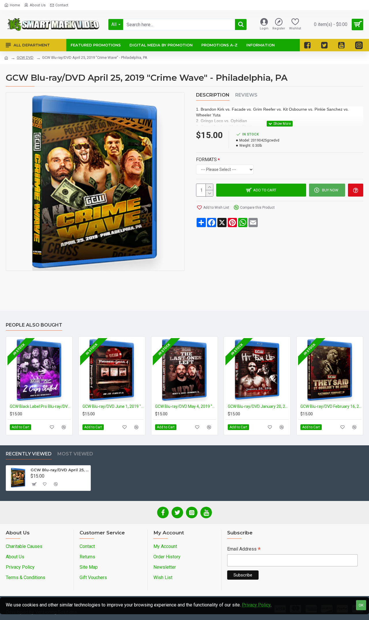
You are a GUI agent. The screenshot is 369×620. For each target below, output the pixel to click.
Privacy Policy (256, 605)
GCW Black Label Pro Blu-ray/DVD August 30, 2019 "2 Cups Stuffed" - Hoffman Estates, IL (40, 406)
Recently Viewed (29, 454)
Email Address (244, 549)
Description (212, 95)
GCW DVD (25, 57)
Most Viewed (75, 454)
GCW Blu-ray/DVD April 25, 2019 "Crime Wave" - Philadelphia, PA (60, 470)
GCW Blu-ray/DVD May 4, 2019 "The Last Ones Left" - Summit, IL (185, 406)
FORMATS (206, 159)
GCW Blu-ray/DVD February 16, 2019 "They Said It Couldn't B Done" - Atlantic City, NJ (331, 406)
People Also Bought (34, 325)
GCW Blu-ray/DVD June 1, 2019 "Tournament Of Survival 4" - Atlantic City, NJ (113, 406)
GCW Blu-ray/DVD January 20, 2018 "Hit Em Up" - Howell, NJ (258, 406)
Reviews (246, 95)
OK (361, 605)
